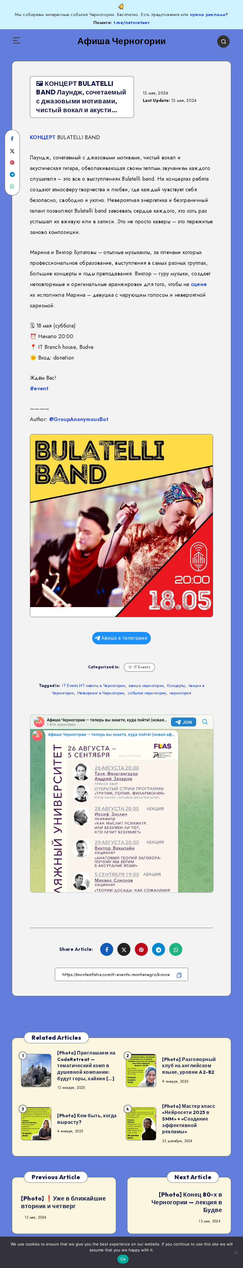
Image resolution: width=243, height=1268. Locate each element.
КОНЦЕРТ (42, 137)
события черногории (147, 693)
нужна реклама (208, 14)
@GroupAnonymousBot (78, 419)
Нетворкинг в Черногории (100, 693)
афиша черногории (146, 685)
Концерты (176, 685)
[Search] (223, 41)
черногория (180, 693)
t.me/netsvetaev (131, 22)
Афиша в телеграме (124, 638)
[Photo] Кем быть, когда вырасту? (87, 1119)
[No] (236, 1252)
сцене (199, 284)
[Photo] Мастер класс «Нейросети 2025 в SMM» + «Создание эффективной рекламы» (188, 1118)
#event (39, 388)
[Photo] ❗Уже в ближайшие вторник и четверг (63, 1202)
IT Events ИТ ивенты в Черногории (93, 685)
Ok (123, 1259)
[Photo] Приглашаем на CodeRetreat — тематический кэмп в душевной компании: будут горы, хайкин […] (86, 1065)
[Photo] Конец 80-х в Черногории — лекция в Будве (186, 1202)
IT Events (142, 667)
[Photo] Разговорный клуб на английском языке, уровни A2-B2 (189, 1065)
